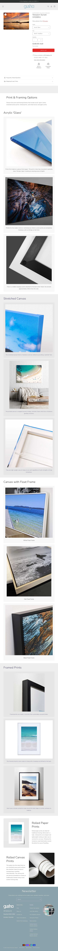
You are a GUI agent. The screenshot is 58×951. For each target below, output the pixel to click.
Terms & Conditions (21, 917)
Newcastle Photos (34, 917)
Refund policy (22, 947)
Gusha (8, 947)
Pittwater (45, 21)
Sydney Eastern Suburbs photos (33, 925)
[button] (3, 6)
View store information (39, 60)
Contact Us (19, 914)
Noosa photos (33, 921)
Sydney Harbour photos (33, 930)
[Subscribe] (40, 899)
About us (19, 911)
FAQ (18, 908)
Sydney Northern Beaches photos (34, 935)
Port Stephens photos (35, 914)
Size (33, 30)
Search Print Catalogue (22, 921)
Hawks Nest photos (34, 908)
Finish (34, 24)
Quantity (34, 37)
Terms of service (36, 947)
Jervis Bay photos (34, 911)
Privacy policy (29, 947)
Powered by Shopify (14, 947)
